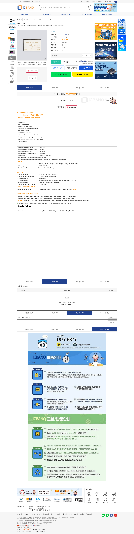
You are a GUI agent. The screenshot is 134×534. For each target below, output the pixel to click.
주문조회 (106, 1)
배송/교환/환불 (104, 87)
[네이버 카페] (107, 515)
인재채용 (26, 514)
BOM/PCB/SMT (66, 14)
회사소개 (19, 514)
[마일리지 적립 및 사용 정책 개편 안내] (39, 510)
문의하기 (112, 322)
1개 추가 (90, 55)
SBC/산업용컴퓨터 (86, 14)
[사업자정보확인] (51, 517)
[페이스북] (111, 515)
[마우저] (57, 500)
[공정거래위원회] (21, 500)
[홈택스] (29, 500)
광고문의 (75, 514)
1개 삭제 (83, 55)
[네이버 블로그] (103, 515)
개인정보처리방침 (47, 514)
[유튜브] (115, 515)
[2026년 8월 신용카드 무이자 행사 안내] (30, 1)
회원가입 (100, 1)
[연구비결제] (37, 500)
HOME (18, 19)
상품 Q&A (79, 87)
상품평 (54, 87)
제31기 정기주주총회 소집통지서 (37, 508)
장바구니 (112, 1)
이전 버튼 (116, 507)
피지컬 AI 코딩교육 (107, 14)
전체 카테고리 (24, 14)
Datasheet (33, 71)
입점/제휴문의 (66, 514)
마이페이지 (94, 1)
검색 (88, 7)
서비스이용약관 (36, 514)
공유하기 (33, 78)
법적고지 (57, 514)
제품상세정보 (29, 87)
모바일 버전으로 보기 (86, 514)
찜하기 (67, 62)
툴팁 (62, 45)
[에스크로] (67, 500)
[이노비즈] (47, 500)
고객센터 (88, 1)
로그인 (82, 1)
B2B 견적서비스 (46, 14)
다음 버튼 (116, 508)
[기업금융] (79, 500)
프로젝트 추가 (56, 62)
